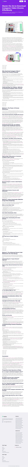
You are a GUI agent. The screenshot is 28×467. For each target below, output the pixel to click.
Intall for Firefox (4, 250)
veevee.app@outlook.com (7, 421)
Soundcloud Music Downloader (19, 425)
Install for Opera (4, 66)
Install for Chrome (4, 65)
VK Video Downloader (18, 428)
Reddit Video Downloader (19, 421)
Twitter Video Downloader (19, 424)
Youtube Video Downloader (19, 432)
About (3, 456)
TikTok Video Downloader (19, 426)
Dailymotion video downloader (19, 427)
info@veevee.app (18, 447)
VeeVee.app (12, 162)
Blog (2, 450)
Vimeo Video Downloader (19, 419)
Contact (3, 449)
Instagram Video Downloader (19, 422)
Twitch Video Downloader (19, 423)
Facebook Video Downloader (19, 420)
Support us (3, 448)
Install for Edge (4, 67)
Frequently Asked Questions (5, 452)
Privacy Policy (4, 451)
